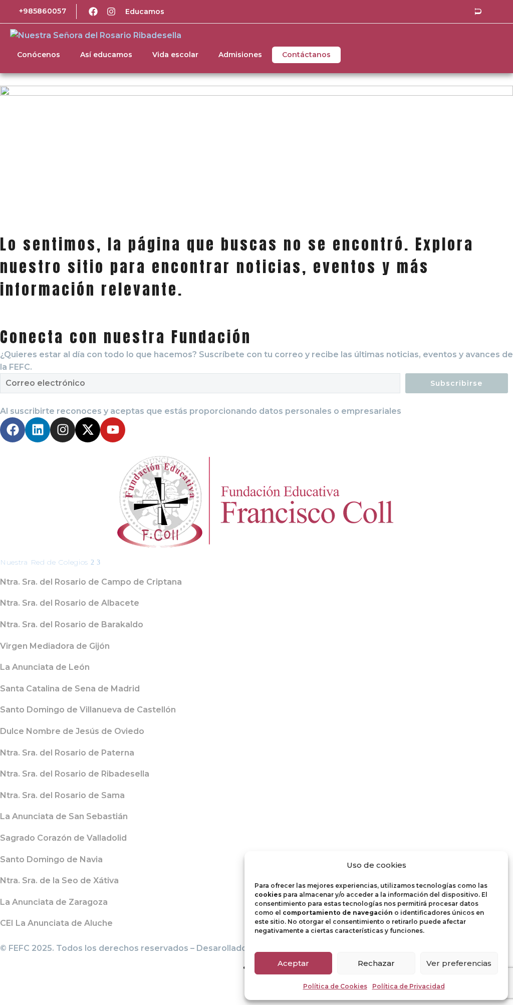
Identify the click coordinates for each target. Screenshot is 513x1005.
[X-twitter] (87, 429)
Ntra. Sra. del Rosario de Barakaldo (71, 624)
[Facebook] (93, 12)
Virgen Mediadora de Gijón (55, 646)
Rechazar (376, 963)
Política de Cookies (335, 986)
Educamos (144, 11)
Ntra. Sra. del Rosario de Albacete (69, 603)
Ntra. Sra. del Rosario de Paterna (67, 753)
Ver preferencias (458, 963)
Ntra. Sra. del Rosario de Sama (62, 795)
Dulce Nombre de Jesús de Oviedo (72, 731)
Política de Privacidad (408, 986)
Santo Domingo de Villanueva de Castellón (88, 709)
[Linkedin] (37, 429)
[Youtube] (112, 429)
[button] (478, 12)
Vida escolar (175, 54)
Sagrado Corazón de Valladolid (63, 838)
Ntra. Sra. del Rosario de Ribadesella (74, 774)
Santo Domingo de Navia (51, 859)
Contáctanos (306, 54)
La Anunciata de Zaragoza (54, 902)
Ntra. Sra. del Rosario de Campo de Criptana (91, 582)
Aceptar (293, 963)
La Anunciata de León (45, 667)
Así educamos (106, 54)
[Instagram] (111, 12)
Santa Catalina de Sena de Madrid (70, 688)
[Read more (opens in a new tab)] (36, 12)
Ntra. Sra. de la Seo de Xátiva (59, 880)
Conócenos (38, 54)
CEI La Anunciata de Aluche (56, 923)
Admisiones (240, 54)
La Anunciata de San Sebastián (64, 816)
